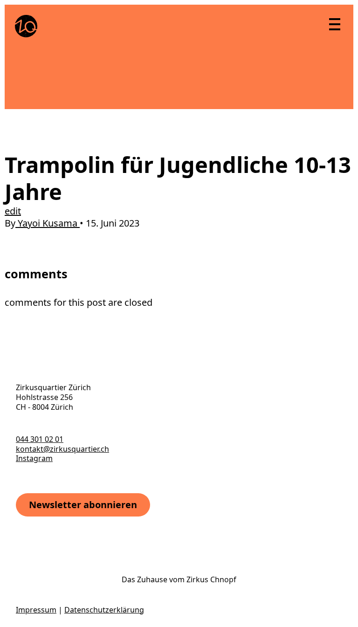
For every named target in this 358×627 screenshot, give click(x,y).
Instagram (34, 458)
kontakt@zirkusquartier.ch (62, 449)
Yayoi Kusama (47, 223)
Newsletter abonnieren (83, 504)
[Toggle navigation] (334, 24)
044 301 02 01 (39, 439)
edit (13, 211)
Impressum (36, 610)
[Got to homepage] (26, 26)
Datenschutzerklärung (104, 610)
